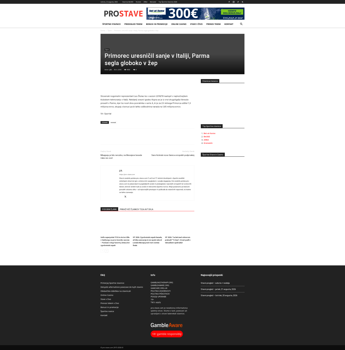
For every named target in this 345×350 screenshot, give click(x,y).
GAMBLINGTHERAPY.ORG (162, 282)
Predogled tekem (133, 24)
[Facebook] (229, 2)
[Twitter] (242, 2)
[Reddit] (121, 196)
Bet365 (207, 136)
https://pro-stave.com (127, 174)
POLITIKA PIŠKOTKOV (160, 293)
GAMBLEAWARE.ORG (160, 285)
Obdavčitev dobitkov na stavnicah (116, 291)
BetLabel (153, 2)
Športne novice (107, 311)
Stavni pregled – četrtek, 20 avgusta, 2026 (219, 295)
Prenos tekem (213, 24)
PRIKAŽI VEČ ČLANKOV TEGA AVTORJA (136, 209)
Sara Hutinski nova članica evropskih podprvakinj (172, 155)
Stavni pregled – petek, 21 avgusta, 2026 (218, 289)
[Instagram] (234, 2)
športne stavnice (111, 24)
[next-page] (106, 250)
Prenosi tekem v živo (110, 303)
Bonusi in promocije (157, 24)
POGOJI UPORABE (158, 296)
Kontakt (228, 24)
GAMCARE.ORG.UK (159, 288)
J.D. (110, 70)
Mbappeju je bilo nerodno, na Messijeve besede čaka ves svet (121, 156)
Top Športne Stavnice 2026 (168, 2)
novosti (113, 122)
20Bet (145, 2)
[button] (241, 24)
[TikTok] (238, 2)
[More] (122, 81)
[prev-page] (102, 250)
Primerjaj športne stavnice (112, 283)
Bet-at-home (209, 133)
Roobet (138, 2)
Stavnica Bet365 (127, 2)
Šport (110, 30)
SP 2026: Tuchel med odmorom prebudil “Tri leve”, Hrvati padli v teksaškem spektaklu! (177, 240)
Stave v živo (196, 24)
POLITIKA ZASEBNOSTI (161, 291)
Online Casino (178, 24)
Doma (103, 30)
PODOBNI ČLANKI (109, 209)
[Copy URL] (115, 81)
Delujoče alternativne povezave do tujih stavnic (122, 287)
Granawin (208, 143)
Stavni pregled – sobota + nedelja (215, 283)
